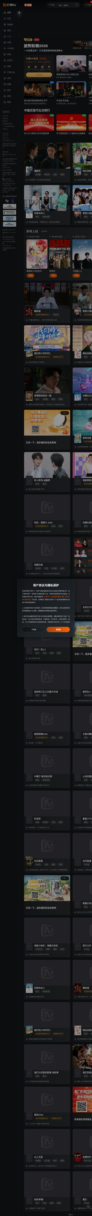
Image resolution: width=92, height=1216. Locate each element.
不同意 (34, 629)
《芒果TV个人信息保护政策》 (52, 597)
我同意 (58, 629)
